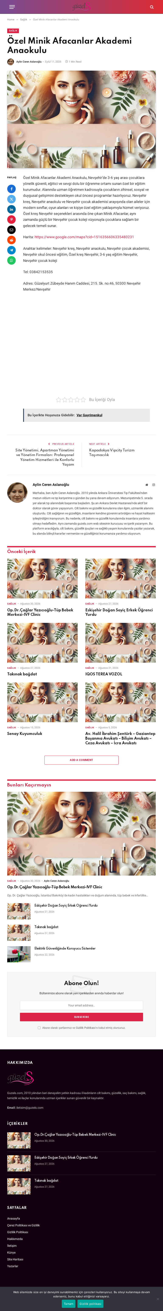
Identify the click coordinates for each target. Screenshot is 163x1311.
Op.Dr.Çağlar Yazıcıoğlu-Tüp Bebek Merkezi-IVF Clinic (40, 612)
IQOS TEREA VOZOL (103, 674)
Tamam (68, 1303)
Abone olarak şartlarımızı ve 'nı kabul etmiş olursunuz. (83, 1027)
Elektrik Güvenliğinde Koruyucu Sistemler (64, 948)
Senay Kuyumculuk (24, 734)
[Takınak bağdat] (42, 643)
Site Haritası (15, 1259)
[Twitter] (11, 199)
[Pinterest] (11, 219)
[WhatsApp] (11, 260)
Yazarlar (12, 1266)
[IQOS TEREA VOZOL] (120, 643)
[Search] (151, 7)
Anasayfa (13, 1218)
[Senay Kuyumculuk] (42, 702)
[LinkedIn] (11, 209)
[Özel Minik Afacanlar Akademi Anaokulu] (81, 119)
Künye (11, 1252)
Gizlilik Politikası (85, 1027)
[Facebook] (11, 189)
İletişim (12, 1245)
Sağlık (13, 30)
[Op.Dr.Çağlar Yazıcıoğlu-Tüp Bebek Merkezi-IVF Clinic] (42, 578)
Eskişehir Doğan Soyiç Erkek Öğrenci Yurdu (119, 612)
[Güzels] (81, 7)
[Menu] (12, 7)
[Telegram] (11, 250)
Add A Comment (81, 760)
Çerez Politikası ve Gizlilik (23, 1225)
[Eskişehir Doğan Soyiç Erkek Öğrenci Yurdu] (120, 578)
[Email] (11, 229)
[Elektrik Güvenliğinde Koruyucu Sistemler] (19, 954)
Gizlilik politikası (90, 1303)
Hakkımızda (15, 1239)
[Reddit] (11, 240)
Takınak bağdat (22, 674)
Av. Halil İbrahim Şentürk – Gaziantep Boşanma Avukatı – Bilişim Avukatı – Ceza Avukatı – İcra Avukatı (120, 738)
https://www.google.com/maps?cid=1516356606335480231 (84, 237)
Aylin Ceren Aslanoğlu (29, 61)
